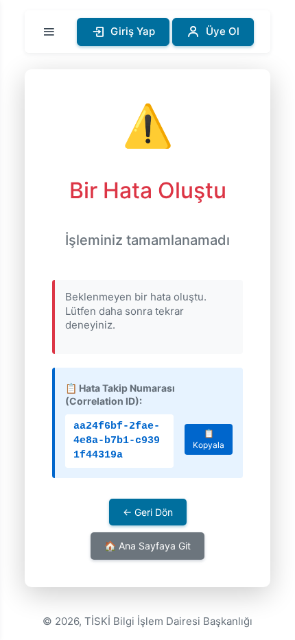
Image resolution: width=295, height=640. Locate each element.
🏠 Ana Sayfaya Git (147, 546)
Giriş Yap (132, 31)
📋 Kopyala (208, 439)
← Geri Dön (148, 512)
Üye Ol (222, 31)
